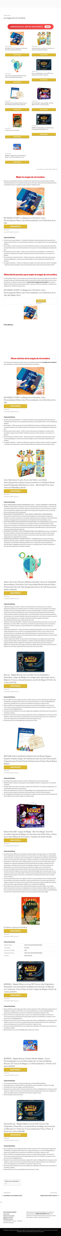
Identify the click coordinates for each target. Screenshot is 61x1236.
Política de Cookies (8, 1217)
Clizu (8, 15)
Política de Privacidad (8, 1215)
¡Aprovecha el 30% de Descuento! (30, 27)
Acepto (25, 1233)
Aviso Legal (6, 1213)
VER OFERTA (17, 54)
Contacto (10, 1219)
